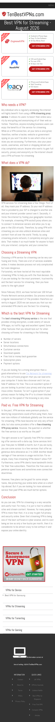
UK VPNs (37, 679)
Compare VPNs (37, 710)
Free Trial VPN (37, 704)
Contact (20, 679)
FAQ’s (20, 696)
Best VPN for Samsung (15, 595)
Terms (20, 690)
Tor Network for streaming (38, 373)
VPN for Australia (37, 685)
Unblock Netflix (37, 690)
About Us (20, 685)
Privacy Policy (20, 701)
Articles (37, 715)
